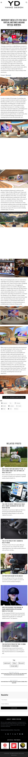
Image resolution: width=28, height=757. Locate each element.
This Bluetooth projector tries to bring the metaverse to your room (14, 645)
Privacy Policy (17, 729)
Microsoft (8, 75)
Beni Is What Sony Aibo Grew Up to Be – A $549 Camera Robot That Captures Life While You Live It (13, 470)
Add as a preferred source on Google (14, 397)
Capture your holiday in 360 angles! (12, 576)
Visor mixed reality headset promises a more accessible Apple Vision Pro (14, 681)
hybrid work (7, 663)
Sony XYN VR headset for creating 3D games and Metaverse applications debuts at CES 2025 (12, 609)
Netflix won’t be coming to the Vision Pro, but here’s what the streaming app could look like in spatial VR (14, 673)
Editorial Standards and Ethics (7, 729)
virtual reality (14, 666)
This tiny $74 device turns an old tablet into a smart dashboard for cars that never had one (13, 506)
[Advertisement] (14, 14)
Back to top (13, 755)
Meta (14, 663)
